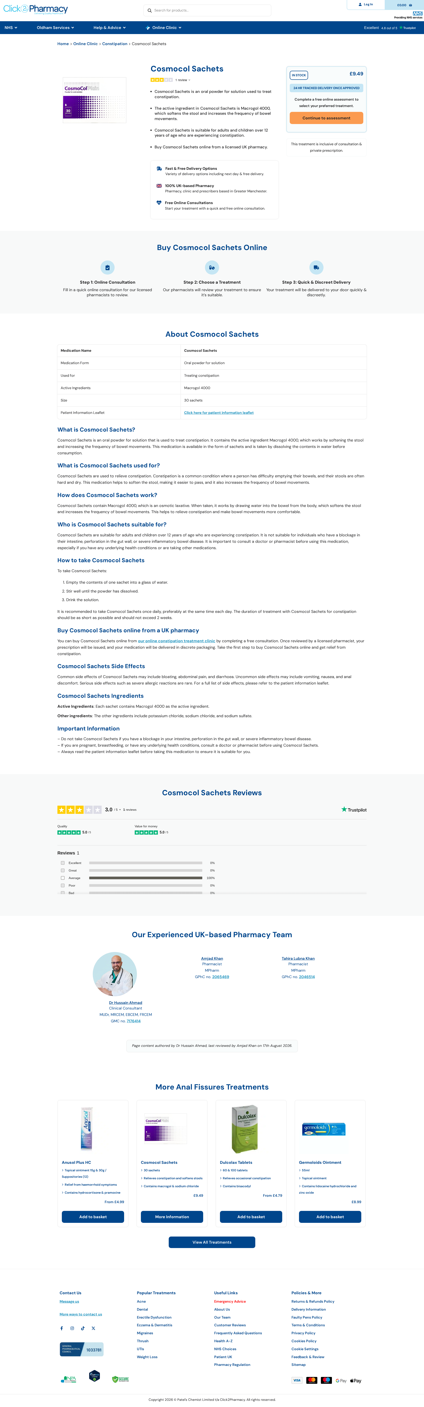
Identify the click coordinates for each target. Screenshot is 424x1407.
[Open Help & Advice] (124, 28)
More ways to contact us (81, 1314)
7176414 (134, 1021)
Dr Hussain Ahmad (125, 1002)
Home (63, 43)
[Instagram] (72, 1328)
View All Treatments (212, 1242)
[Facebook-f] (62, 1328)
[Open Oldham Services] (73, 28)
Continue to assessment (326, 118)
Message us (69, 1301)
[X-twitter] (93, 1328)
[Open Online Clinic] (180, 28)
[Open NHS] (16, 28)
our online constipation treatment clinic (176, 641)
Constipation (114, 43)
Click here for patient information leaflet (219, 412)
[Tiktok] (83, 1328)
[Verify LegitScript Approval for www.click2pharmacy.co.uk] (94, 1380)
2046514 (307, 976)
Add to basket (93, 1217)
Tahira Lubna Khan (298, 958)
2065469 (220, 976)
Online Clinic (85, 43)
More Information (172, 1217)
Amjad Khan (212, 958)
